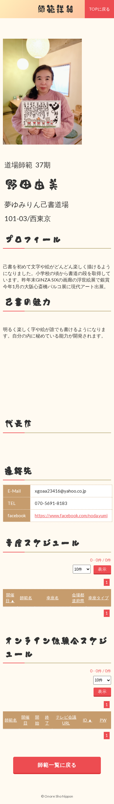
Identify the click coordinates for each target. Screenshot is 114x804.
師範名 (26, 597)
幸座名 (52, 597)
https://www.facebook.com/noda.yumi (71, 515)
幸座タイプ (98, 597)
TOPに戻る (99, 8)
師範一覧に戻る (57, 764)
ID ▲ (87, 720)
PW (103, 720)
